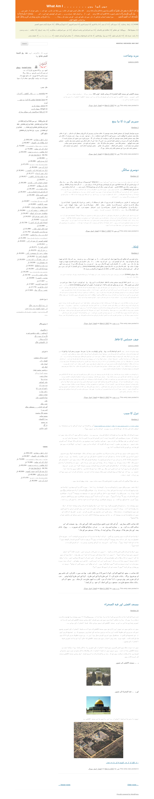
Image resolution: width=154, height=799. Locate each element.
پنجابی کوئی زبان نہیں (39, 275)
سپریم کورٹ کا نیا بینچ (125, 121)
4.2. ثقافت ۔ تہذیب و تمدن (28, 30)
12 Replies (134, 176)
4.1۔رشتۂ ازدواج (43, 30)
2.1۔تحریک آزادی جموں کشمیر (44, 24)
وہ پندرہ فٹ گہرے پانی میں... (36, 259)
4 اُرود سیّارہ (42, 339)
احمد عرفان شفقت (40, 358)
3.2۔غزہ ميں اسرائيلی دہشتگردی (60, 30)
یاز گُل (45, 425)
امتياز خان (44, 364)
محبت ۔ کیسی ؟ (41, 278)
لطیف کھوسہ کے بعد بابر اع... (37, 241)
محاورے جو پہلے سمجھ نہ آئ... (36, 253)
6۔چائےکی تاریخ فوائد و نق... (37, 192)
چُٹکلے (135, 246)
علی (45, 401)
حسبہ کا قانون (42, 204)
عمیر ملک (44, 404)
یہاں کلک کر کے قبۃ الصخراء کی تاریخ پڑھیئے (122, 763)
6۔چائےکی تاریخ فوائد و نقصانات (84, 36)
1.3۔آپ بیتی (105, 24)
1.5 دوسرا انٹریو (86, 24)
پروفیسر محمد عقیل (40, 370)
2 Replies (135, 127)
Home (136, 24)
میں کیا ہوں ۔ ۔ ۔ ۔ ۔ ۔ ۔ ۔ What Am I (77, 6)
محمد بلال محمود (41, 413)
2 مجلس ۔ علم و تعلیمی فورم (36, 333)
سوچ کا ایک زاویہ (41, 269)
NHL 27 (42, 112)
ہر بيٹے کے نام (42, 250)
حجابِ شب (43, 376)
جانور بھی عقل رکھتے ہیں (36, 146)
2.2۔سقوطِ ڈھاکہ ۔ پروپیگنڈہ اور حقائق (125, 30)
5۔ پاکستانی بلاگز (41, 342)
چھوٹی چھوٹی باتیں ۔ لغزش (37, 182)
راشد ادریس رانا (41, 388)
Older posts (133, 785)
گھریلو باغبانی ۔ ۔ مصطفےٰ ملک (36, 407)
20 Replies (134, 611)
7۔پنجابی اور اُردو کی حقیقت (63, 36)
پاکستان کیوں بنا (41, 256)
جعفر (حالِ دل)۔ (41, 373)
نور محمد (44, 422)
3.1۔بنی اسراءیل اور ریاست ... (36, 170)
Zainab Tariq (40, 100)
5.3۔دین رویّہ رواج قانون (103, 36)
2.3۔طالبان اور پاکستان (104, 30)
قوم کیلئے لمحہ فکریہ (39, 229)
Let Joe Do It (36, 155)
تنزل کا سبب (131, 413)
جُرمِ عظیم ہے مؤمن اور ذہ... (37, 210)
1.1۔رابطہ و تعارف (127, 24)
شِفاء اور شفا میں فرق (39, 207)
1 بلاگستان (43, 330)
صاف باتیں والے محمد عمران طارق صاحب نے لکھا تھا (116, 426)
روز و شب (115, 323)
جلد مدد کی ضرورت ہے (38, 164)
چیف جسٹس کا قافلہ (126, 339)
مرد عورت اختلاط (41, 265)
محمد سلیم (43, 416)
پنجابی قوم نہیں (41, 189)
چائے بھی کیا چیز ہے (38, 272)
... (46, 158)
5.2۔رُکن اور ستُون (118, 36)
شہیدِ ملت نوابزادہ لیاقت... (37, 176)
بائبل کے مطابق (42, 186)
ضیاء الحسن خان (41, 397)
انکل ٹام (44, 367)
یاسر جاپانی (43, 428)
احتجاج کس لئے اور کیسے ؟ (38, 222)
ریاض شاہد (43, 391)
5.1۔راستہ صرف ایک (131, 36)
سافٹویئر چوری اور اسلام (38, 213)
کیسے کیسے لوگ (41, 195)
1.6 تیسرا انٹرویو (74, 24)
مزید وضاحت (131, 55)
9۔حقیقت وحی (33, 36)
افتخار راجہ (43, 361)
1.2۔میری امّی (115, 24)
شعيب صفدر (43, 394)
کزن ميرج (44, 219)
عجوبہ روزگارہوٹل (40, 290)
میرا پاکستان (43, 419)
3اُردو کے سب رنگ (40, 336)
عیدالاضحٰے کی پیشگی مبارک (29, 112)
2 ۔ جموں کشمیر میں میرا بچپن (36, 308)
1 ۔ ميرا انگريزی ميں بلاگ (38, 305)
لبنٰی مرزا (44, 410)
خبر (118, 105)
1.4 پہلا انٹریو (96, 24)
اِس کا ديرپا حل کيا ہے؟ (37, 238)
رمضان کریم (36, 106)
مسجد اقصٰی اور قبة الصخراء (121, 604)
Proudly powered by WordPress (128, 794)
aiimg (43, 106)
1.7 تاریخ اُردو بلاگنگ (61, 24)
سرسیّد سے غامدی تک (39, 232)
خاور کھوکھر (43, 382)
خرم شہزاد (43, 385)
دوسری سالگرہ (129, 169)
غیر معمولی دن (42, 262)
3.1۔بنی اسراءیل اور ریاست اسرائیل (84, 30)
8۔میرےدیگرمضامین (46, 36)
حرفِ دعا (44, 379)
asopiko (42, 93)
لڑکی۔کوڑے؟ (42, 247)
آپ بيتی (116, 231)
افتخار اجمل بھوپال (95, 105)
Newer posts (64, 785)
